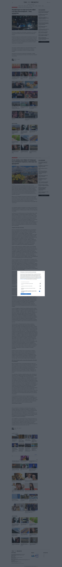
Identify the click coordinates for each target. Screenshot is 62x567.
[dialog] (31, 283)
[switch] (40, 283)
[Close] (43, 272)
